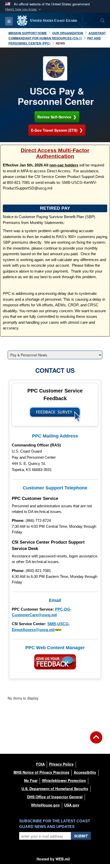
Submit (81, 835)
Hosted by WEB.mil (53, 858)
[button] (23, 9)
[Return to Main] (96, 740)
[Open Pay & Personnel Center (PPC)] (55, 68)
